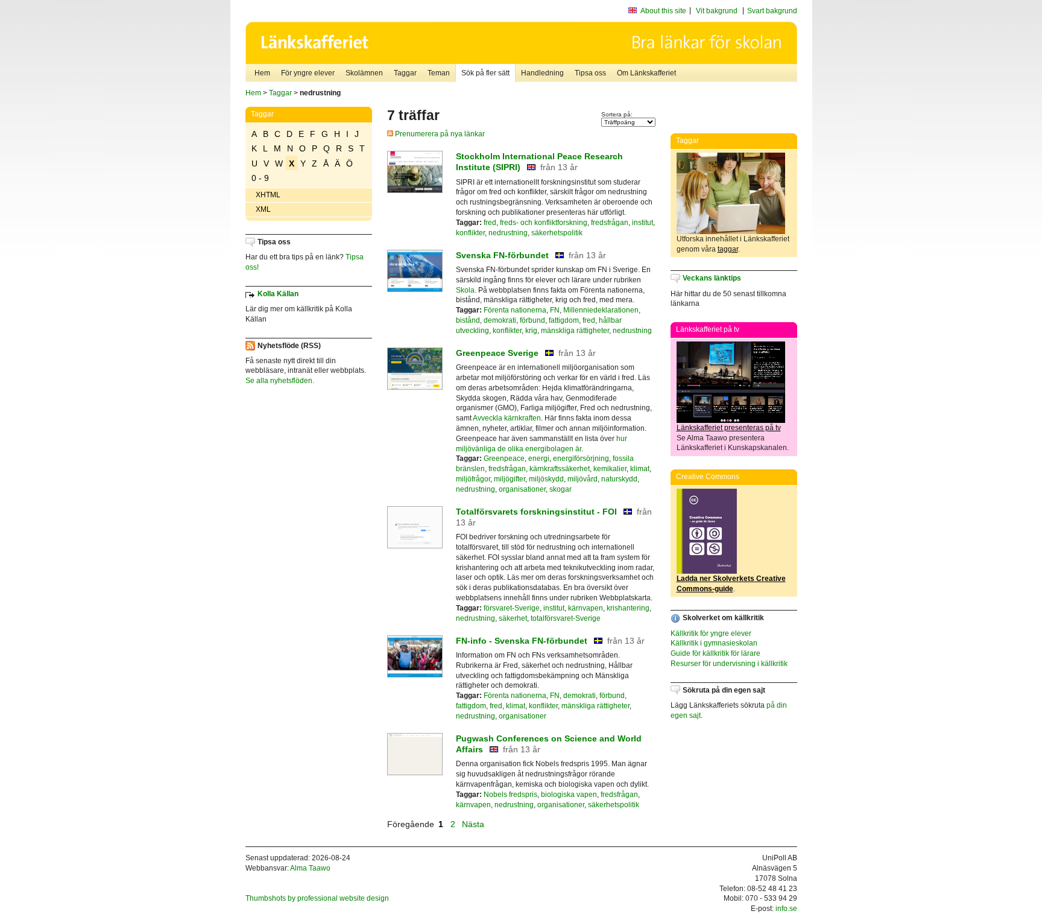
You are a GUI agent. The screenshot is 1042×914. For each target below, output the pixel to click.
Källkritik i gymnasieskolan (714, 643)
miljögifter (509, 479)
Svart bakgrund (772, 11)
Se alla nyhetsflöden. (279, 380)
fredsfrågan (609, 222)
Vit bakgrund (716, 11)
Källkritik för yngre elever (711, 633)
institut (642, 222)
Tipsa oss (590, 73)
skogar (560, 489)
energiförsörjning (581, 458)
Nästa (474, 824)
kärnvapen (585, 608)
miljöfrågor (473, 479)
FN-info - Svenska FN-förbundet (521, 641)
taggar (728, 249)
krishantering (628, 608)
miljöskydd (546, 479)
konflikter (470, 233)
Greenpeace (504, 458)
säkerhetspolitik (557, 233)
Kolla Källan (277, 294)
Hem (262, 73)
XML (263, 209)
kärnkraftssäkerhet (559, 469)
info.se (786, 908)
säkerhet (513, 618)
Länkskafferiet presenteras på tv (729, 428)
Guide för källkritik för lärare (715, 653)
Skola (465, 290)
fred (490, 222)
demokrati (500, 320)
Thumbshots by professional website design (317, 898)
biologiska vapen (569, 794)
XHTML (268, 195)
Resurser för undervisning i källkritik (729, 663)
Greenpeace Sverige (497, 353)
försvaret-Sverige (512, 608)
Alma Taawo (310, 868)
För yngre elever (308, 73)
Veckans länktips (712, 278)
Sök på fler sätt (485, 73)
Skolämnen (364, 73)
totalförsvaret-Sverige (566, 618)
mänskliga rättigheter (575, 330)
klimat (639, 469)
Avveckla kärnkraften (507, 418)
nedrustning (508, 233)
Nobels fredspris (510, 794)
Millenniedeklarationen (601, 310)
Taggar (405, 73)
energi (538, 458)
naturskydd (619, 479)
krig (531, 330)
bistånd (468, 320)
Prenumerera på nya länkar (439, 134)
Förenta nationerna (515, 310)
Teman (439, 73)
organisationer (522, 489)
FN (555, 310)
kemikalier (610, 469)
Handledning (542, 73)
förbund (532, 320)
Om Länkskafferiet (646, 73)
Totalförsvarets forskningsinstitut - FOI (536, 511)
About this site (663, 11)
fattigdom (564, 320)
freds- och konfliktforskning (543, 222)
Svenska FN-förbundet (502, 255)
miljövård (582, 479)
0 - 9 (260, 178)
